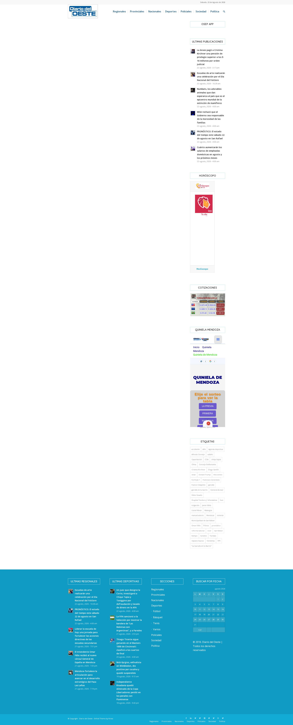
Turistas (213, 536)
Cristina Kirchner (198, 469)
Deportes (156, 605)
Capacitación (197, 459)
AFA (204, 449)
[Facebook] (186, 718)
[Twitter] (195, 718)
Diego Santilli (213, 469)
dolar (194, 474)
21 (213, 614)
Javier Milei (206, 505)
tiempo (194, 536)
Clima (194, 464)
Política (155, 645)
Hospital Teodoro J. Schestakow (204, 500)
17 (195, 614)
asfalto (210, 454)
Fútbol (156, 611)
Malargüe (208, 510)
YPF (219, 541)
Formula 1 (196, 480)
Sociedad (156, 640)
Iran (221, 500)
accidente (196, 449)
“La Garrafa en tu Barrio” (202, 546)
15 (218, 609)
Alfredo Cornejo (198, 454)
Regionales (157, 589)
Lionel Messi (197, 510)
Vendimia (211, 541)
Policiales (156, 635)
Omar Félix (196, 525)
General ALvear (216, 490)
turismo (203, 536)
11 (200, 609)
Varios (156, 629)
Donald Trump (205, 474)
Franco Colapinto (198, 485)
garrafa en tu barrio (200, 490)
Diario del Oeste (85, 718)
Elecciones (217, 474)
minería (220, 515)
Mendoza (210, 515)
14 (213, 609)
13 (209, 609)
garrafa (211, 485)
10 (195, 609)
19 (204, 614)
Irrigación (195, 505)
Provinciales (158, 594)
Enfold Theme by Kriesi (103, 718)
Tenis (156, 623)
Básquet (158, 617)
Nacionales (157, 600)
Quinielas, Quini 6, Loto (207, 427)
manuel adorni (198, 515)
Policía (206, 525)
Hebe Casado (197, 495)
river (209, 531)
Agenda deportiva (215, 449)
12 (204, 609)
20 (209, 614)
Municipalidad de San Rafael (203, 520)
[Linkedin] (190, 718)
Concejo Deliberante (207, 464)
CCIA (206, 459)
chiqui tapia (216, 459)
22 (218, 614)
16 (223, 609)
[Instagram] (204, 718)
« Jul (199, 630)
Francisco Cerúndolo (211, 480)
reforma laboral (198, 531)
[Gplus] (218, 718)
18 (200, 614)
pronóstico (216, 525)
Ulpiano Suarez (198, 541)
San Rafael (218, 531)
